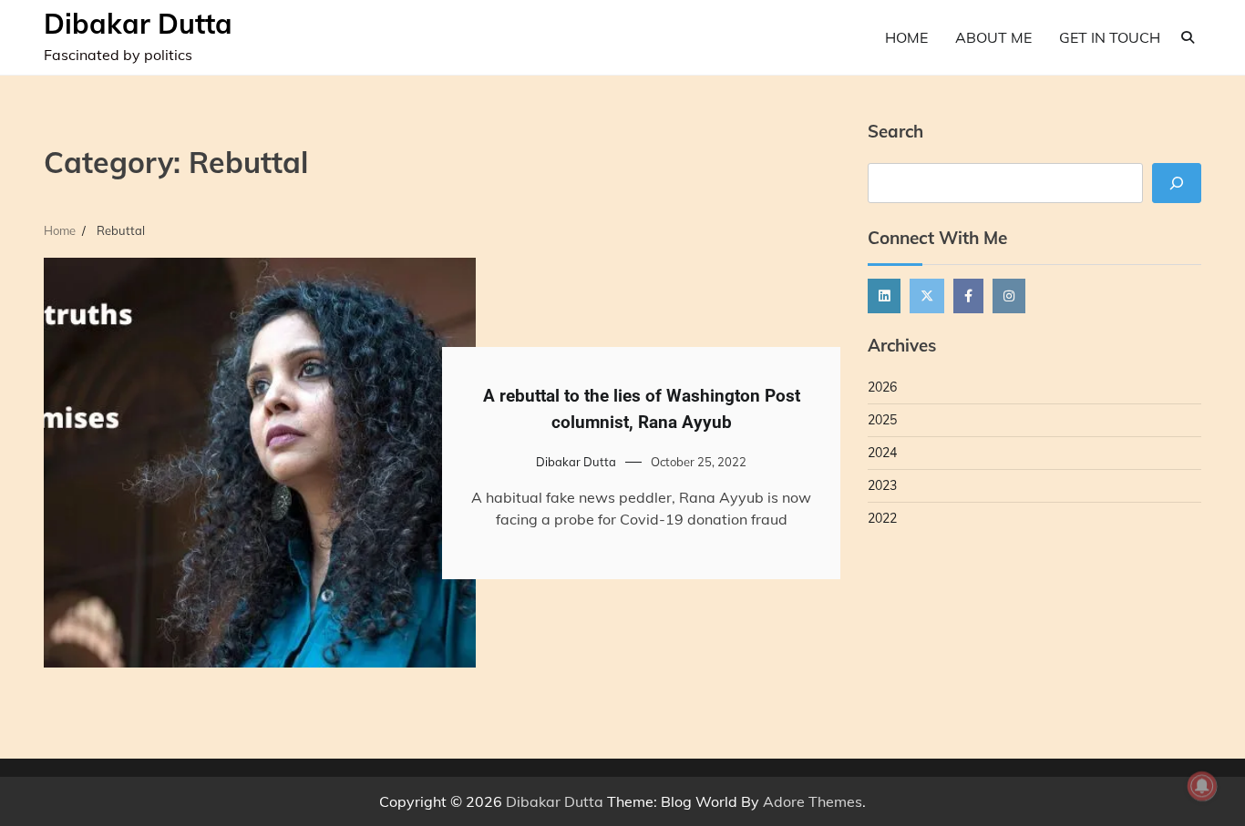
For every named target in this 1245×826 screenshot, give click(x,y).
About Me (993, 37)
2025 (882, 420)
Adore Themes (812, 801)
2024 (882, 452)
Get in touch (1109, 37)
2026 (882, 387)
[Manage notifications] (1202, 786)
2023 (882, 485)
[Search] (1187, 37)
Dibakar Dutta (138, 23)
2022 (882, 518)
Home (906, 37)
